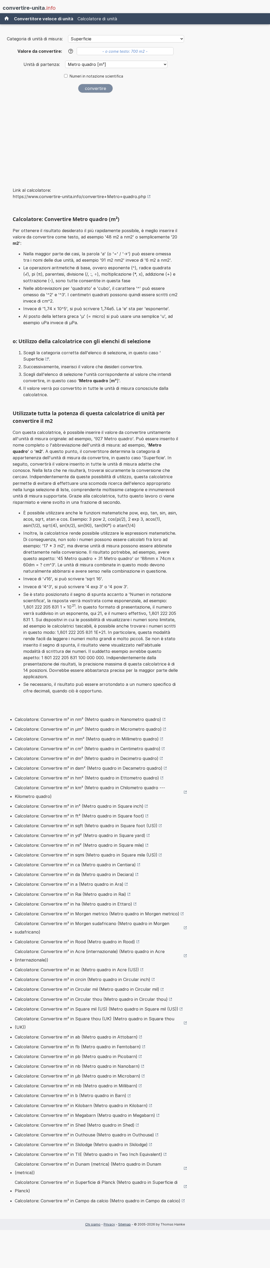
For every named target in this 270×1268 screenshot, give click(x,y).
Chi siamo (92, 1224)
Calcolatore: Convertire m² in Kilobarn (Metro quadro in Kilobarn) (81, 1105)
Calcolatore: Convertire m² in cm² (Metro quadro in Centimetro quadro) (87, 748)
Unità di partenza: (42, 64)
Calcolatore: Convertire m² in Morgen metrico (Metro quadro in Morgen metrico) (97, 913)
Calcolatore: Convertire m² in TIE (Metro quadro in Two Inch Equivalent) (88, 1154)
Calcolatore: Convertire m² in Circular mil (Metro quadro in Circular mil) (87, 989)
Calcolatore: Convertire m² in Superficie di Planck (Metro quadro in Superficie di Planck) (96, 1186)
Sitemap (124, 1224)
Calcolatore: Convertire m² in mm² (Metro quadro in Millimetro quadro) (87, 738)
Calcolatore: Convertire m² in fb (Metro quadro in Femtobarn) (78, 1046)
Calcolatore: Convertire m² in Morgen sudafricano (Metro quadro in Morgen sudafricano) (92, 928)
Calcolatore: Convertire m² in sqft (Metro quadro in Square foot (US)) (86, 825)
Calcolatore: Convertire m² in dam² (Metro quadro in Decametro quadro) (88, 768)
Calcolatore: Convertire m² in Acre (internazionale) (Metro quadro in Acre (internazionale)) (90, 956)
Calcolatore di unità (97, 18)
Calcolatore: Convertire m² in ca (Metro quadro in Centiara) (75, 864)
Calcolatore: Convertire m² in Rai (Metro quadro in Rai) (70, 894)
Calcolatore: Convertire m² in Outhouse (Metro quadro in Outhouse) (84, 1134)
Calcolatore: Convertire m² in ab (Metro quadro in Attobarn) (76, 1037)
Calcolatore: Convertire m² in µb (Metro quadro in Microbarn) (77, 1076)
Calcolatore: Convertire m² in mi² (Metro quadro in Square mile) (79, 845)
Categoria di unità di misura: (35, 38)
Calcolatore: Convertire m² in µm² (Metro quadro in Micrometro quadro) (88, 729)
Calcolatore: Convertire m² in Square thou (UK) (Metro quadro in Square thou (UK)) (94, 1023)
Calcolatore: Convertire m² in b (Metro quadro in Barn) (70, 1095)
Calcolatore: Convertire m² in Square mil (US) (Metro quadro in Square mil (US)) (96, 1009)
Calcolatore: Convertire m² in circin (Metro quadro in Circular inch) (82, 979)
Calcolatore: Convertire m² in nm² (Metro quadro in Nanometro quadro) (88, 719)
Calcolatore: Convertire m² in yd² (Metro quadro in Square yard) (80, 835)
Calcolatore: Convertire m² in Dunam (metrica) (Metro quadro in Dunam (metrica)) (88, 1168)
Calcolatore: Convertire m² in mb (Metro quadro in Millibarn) (76, 1085)
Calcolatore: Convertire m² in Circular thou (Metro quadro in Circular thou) (91, 999)
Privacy (109, 1224)
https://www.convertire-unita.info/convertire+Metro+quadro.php (79, 196)
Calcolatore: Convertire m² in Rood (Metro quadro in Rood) (75, 941)
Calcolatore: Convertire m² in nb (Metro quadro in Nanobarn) (77, 1066)
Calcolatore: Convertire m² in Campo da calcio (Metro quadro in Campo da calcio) (97, 1200)
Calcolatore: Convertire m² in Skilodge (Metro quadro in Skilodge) (81, 1144)
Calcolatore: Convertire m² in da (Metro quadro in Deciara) (74, 874)
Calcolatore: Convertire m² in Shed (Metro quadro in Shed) (74, 1125)
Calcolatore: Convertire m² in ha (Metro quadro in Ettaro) (73, 904)
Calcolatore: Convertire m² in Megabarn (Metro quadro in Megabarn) (85, 1115)
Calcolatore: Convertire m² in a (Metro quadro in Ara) (69, 884)
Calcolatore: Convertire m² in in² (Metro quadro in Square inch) (79, 806)
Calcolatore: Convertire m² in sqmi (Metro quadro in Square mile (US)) (86, 855)
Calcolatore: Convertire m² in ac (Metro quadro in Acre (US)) (77, 969)
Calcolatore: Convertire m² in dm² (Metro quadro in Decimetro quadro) (86, 758)
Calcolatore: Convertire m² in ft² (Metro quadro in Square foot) (79, 816)
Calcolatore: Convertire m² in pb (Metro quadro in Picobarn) (76, 1056)
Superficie (33, 359)
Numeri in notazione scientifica (96, 76)
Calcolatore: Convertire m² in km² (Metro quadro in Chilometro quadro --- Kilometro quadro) (90, 792)
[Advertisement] (95, 137)
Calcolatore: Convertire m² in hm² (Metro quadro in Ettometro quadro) (87, 778)
